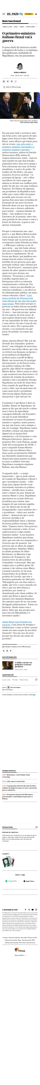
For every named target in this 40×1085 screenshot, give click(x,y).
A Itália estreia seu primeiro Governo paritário (23, 665)
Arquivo (5, 854)
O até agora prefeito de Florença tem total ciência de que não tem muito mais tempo (19, 299)
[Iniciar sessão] (36, 14)
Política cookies (32, 937)
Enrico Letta (6, 680)
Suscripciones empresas (12, 942)
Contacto (5, 937)
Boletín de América (10, 832)
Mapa (19, 940)
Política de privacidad (11, 940)
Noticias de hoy (30, 942)
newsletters (7, 827)
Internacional (11, 21)
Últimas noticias (9, 771)
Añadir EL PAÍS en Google (13, 87)
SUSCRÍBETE (29, 14)
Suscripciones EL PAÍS (28, 940)
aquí (34, 694)
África (16, 27)
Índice (24, 942)
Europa (22, 27)
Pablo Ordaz (20, 72)
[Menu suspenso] (4, 14)
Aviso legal (24, 937)
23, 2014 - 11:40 (22, 75)
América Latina (7, 27)
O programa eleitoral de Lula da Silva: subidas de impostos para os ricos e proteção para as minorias (19, 788)
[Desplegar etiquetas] (36, 679)
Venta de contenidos (14, 937)
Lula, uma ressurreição (16, 781)
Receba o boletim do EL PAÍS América (18, 647)
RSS (20, 942)
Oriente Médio (30, 27)
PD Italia (15, 680)
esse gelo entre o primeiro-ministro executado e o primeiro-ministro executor (18, 147)
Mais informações (7, 689)
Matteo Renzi (24, 680)
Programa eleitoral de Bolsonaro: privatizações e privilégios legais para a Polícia (17, 797)
